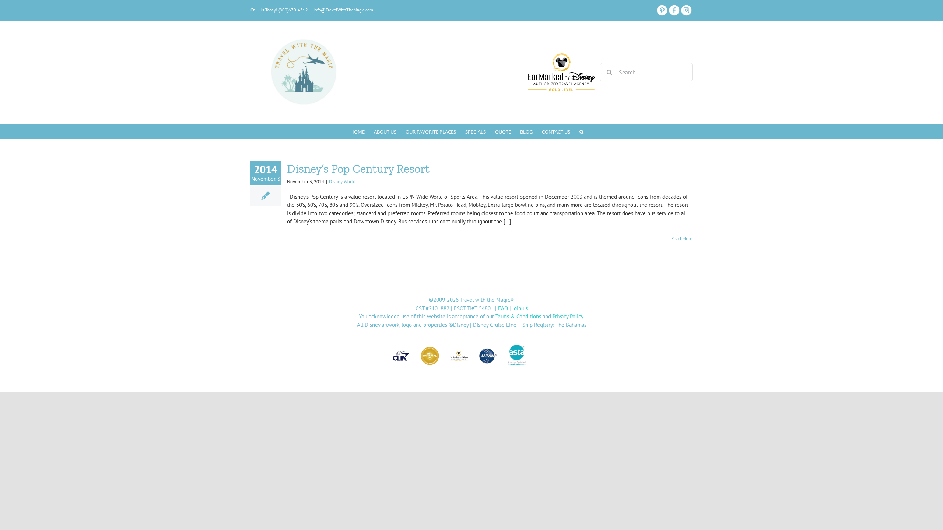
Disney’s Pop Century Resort (358, 169)
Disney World (342, 182)
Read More (682, 239)
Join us (520, 308)
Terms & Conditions (518, 316)
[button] (581, 131)
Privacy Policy (568, 316)
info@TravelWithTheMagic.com (343, 10)
